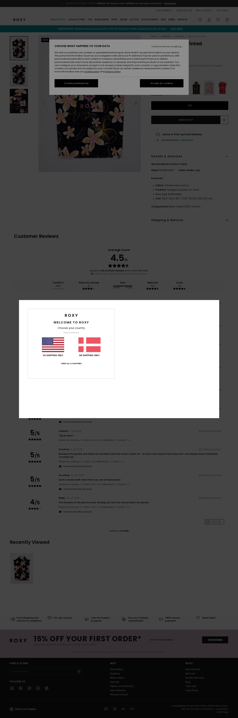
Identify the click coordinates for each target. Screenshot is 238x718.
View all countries (71, 363)
